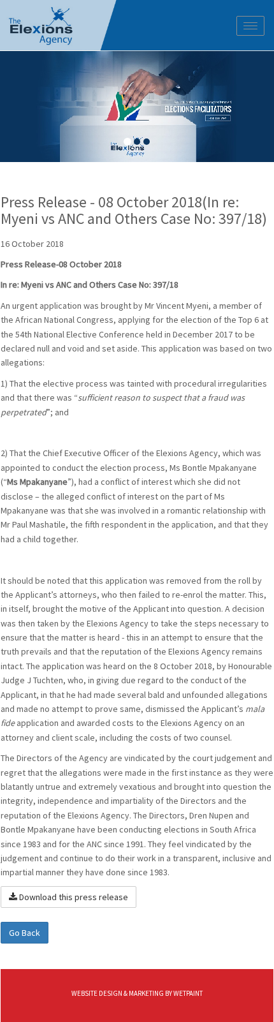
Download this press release (72, 897)
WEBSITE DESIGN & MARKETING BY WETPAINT (137, 993)
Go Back (24, 932)
